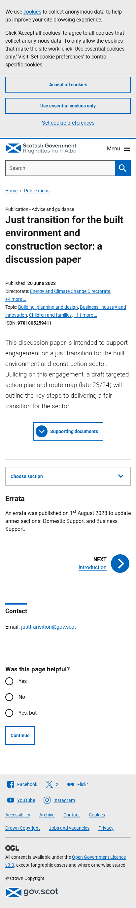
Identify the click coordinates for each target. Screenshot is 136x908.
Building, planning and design (48, 307)
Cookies (97, 814)
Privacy (106, 828)
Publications (37, 190)
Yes (22, 681)
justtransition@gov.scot (48, 627)
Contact (71, 814)
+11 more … (85, 315)
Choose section (27, 476)
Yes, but (27, 713)
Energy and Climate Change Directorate (70, 291)
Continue (20, 735)
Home (11, 190)
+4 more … (15, 299)
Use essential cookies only (68, 105)
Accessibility (17, 814)
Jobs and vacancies (69, 828)
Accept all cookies (68, 84)
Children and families (50, 315)
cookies (32, 12)
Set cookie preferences (68, 123)
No (21, 697)
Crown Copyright (22, 828)
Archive (46, 814)
